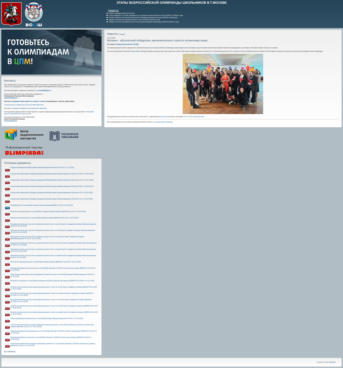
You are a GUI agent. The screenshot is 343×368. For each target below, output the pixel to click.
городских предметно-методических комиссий (29, 108)
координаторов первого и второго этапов (28, 101)
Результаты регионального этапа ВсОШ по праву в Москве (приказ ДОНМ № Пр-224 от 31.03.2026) (48, 211)
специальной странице (164, 122)
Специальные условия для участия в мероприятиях (24, 105)
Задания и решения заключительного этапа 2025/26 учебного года (134, 20)
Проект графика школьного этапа (121, 13)
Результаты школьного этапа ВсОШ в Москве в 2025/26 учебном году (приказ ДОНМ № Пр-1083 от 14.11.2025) (52, 281)
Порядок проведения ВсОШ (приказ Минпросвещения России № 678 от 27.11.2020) (42, 167)
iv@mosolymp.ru (10, 121)
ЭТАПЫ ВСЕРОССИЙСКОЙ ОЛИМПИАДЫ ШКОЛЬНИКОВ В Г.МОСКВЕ (171, 2)
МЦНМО (332, 362)
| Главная (121, 34)
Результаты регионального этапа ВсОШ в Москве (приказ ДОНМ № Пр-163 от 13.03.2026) (44, 218)
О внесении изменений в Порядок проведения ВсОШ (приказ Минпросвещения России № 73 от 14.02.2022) (51, 199)
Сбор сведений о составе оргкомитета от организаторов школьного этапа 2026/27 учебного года (146, 15)
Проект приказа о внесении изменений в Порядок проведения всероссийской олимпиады (143, 17)
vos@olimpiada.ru (44, 90)
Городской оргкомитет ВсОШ (127, 44)
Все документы (10, 351)
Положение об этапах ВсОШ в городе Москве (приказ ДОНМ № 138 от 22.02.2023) (41, 205)
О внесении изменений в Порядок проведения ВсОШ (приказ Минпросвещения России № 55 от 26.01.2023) (51, 193)
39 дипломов (135, 51)
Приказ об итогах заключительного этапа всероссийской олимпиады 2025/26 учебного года (144, 22)
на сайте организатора (195, 117)
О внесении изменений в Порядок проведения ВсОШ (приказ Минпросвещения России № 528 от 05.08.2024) (52, 186)
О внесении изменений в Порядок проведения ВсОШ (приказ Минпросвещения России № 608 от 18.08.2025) (52, 174)
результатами (164, 117)
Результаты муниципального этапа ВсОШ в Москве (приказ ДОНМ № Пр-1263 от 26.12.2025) (45, 262)
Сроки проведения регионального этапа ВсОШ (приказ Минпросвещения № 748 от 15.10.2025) (46, 318)
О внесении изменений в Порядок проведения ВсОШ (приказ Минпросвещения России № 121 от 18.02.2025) (52, 180)
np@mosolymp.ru (11, 98)
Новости (113, 10)
